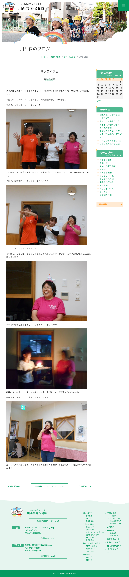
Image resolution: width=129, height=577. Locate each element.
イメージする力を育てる (93, 532)
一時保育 (113, 516)
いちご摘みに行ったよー (111, 144)
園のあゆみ (90, 521)
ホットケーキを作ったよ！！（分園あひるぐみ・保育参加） (110, 124)
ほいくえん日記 (69, 57)
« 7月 (99, 101)
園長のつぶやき (107, 182)
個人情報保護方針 (114, 546)
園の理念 (89, 518)
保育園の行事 (106, 195)
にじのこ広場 (115, 518)
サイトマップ (112, 549)
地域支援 (104, 185)
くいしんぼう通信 (108, 166)
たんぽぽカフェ (115, 524)
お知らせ (104, 163)
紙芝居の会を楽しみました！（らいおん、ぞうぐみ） (111, 134)
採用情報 (110, 530)
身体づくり (90, 530)
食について (90, 527)
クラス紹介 (90, 540)
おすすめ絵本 (106, 159)
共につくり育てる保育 (92, 543)
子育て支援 (111, 513)
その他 (103, 169)
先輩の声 (113, 533)
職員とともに (90, 549)
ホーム (43, 57)
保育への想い (88, 524)
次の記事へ (84, 486)
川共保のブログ (54, 57)
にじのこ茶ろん (115, 521)
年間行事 (89, 560)
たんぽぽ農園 (106, 172)
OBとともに (90, 551)
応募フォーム (115, 535)
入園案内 (110, 527)
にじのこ (104, 192)
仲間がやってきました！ (111, 140)
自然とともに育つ (92, 535)
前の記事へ (15, 486)
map (52, 527)
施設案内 (45, 538)
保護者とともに (91, 546)
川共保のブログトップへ (46, 486)
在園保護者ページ (45, 520)
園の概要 (89, 516)
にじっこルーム (107, 175)
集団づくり (90, 537)
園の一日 (89, 557)
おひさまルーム (107, 188)
